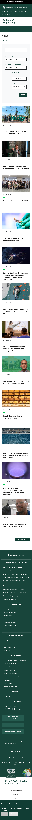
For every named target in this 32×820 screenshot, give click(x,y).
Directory (5, 14)
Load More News (22, 539)
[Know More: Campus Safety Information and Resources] (8, 769)
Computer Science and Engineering (14, 589)
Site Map (16, 794)
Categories (9, 57)
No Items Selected (11, 59)
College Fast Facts (17, 670)
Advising (6, 609)
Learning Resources (17, 625)
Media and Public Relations (12, 673)
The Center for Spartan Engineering (17, 660)
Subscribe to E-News (14, 731)
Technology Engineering (10, 599)
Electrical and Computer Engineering (14, 592)
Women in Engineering (11, 686)
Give (11, 14)
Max (13, 83)
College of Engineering (14, 2)
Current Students (7, 11)
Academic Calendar (17, 612)
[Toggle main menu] (3, 29)
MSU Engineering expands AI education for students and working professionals (14, 349)
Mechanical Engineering (10, 596)
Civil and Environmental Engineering (14, 580)
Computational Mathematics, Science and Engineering (16, 585)
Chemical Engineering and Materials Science (17, 577)
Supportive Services (17, 622)
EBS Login (14, 640)
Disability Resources (17, 619)
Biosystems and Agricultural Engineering (17, 574)
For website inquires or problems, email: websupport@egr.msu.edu (16, 742)
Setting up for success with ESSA (15, 201)
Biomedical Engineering (10, 570)
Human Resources (16, 647)
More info (4, 810)
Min (13, 75)
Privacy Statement (16, 798)
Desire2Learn (15, 615)
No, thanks (13, 813)
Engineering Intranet (17, 643)
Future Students (19, 11)
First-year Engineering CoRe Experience (16, 676)
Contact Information (16, 790)
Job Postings (15, 650)
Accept (4, 813)
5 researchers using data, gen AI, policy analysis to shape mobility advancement (15, 456)
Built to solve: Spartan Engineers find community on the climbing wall (15, 311)
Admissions (13, 725)
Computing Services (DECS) (17, 663)
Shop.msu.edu (15, 683)
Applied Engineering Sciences (12, 567)
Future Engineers (9, 680)
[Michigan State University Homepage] (16, 782)
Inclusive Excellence (10, 666)
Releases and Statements (16, 717)
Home (5, 40)
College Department (13, 65)
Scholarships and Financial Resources (15, 628)
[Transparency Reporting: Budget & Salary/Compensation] (24, 769)
